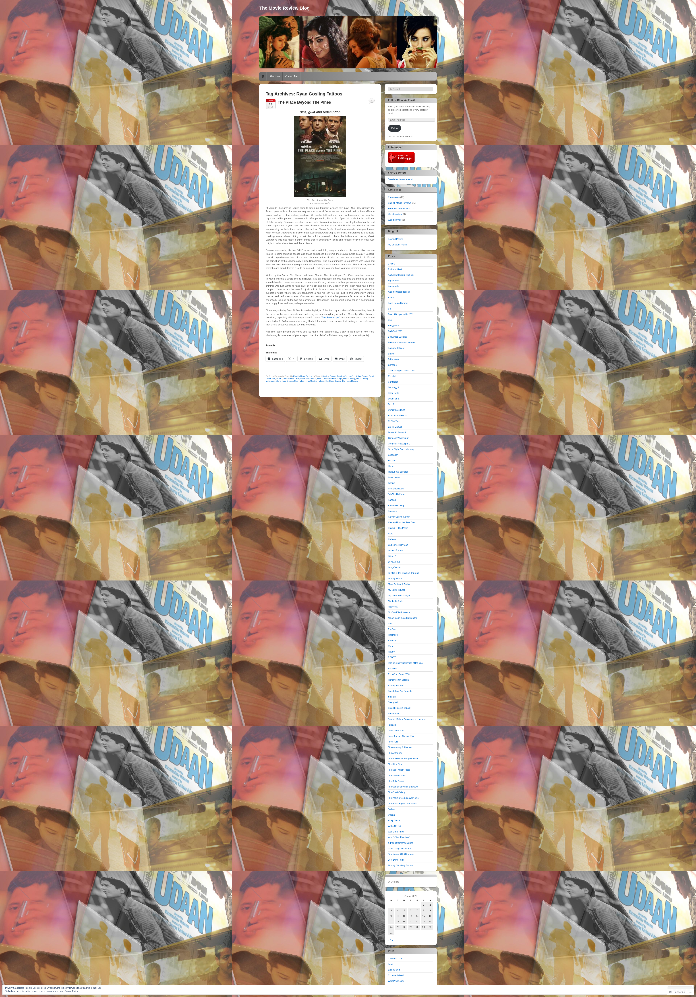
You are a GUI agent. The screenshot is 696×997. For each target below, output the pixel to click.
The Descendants (396, 775)
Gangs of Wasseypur (398, 438)
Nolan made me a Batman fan (402, 618)
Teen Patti (393, 741)
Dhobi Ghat (393, 398)
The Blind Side (395, 764)
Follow (394, 128)
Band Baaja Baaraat (398, 303)
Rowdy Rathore (395, 685)
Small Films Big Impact (399, 708)
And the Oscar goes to (399, 292)
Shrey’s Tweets (397, 172)
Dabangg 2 (393, 387)
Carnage (392, 365)
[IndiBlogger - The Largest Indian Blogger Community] (401, 162)
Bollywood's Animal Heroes (401, 342)
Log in (391, 964)
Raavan (392, 640)
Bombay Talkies (396, 348)
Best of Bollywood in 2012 (401, 314)
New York (392, 607)
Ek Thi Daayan (395, 427)
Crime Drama (362, 376)
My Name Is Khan (396, 590)
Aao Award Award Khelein (401, 275)
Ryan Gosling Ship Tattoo (293, 381)
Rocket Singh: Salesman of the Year (405, 663)
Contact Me (291, 76)
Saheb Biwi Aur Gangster (400, 691)
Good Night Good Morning (401, 449)
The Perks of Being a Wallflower (403, 798)
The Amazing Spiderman (400, 747)
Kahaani (392, 500)
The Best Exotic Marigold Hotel (403, 758)
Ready (391, 652)
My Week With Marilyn (399, 595)
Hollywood (300, 379)
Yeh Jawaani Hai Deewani (401, 854)
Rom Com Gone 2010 (399, 674)
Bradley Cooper (329, 376)
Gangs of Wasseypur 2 (399, 443)
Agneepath (393, 286)
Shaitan (392, 697)
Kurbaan (392, 539)
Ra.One (392, 629)
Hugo (390, 466)
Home (263, 76)
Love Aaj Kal (394, 562)
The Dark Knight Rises (399, 770)
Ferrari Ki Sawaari (397, 432)
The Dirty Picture (396, 781)
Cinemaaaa (394, 197)
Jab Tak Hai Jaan (396, 494)
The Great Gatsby (396, 792)
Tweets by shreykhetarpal (400, 179)
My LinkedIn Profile (397, 244)
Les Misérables (395, 550)
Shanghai (393, 702)
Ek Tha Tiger (394, 421)
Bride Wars (393, 359)
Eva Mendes (289, 379)
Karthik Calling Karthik (399, 517)
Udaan (391, 815)
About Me (275, 76)
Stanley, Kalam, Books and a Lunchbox (407, 719)
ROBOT (392, 657)
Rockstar (392, 668)
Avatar (391, 297)
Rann (390, 646)
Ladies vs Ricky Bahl (398, 545)
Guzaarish (393, 455)
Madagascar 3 (395, 578)
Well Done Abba (396, 831)
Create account (395, 958)
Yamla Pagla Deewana (399, 848)
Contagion (393, 382)
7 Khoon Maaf (395, 269)
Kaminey (392, 511)
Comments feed (396, 975)
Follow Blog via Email (401, 100)
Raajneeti (393, 635)
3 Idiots (391, 263)
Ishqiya (391, 483)
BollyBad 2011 (395, 331)
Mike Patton (311, 379)
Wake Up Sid (394, 826)
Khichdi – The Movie (398, 528)
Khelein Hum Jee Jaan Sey (401, 522)
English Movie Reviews (303, 376)
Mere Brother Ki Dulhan (399, 584)
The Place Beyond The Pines (304, 102)
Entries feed (394, 970)
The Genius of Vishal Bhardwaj (403, 786)
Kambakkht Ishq (396, 505)
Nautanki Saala (395, 601)
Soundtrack (393, 713)
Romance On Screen (398, 680)
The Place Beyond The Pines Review (341, 381)
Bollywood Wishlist (397, 337)
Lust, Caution (394, 567)
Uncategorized (395, 214)
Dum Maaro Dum (396, 410)
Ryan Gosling (349, 379)
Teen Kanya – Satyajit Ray (401, 736)
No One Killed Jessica (399, 612)
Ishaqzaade (394, 477)
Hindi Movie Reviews (398, 208)
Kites (390, 533)
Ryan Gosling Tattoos (314, 381)
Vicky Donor (394, 820)
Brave (391, 353)
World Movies (394, 220)
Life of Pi (392, 556)
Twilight (391, 809)
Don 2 (391, 404)
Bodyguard (393, 325)
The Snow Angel (330, 317)
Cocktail (392, 376)
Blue (390, 320)
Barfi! (390, 308)
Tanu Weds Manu (396, 730)
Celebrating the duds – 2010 (402, 370)
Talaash (392, 725)
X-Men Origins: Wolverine (400, 843)
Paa (390, 623)
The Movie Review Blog (284, 8)
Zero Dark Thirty (396, 860)
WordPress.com (396, 981)
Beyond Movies (395, 239)
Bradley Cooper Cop (346, 376)
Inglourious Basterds (398, 472)
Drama (279, 379)
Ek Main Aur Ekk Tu (397, 415)
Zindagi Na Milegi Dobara (400, 865)
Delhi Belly (393, 393)
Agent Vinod (394, 280)
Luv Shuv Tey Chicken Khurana (403, 573)
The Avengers (395, 753)
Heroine (392, 460)
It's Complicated (396, 488)
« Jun (390, 940)
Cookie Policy (71, 991)
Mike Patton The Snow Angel (329, 379)
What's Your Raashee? (399, 837)
